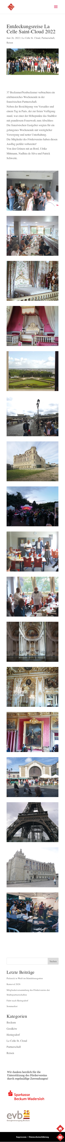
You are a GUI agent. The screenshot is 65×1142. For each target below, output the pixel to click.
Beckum (11, 1022)
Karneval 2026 (13, 984)
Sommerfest (12, 1006)
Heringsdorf (13, 1034)
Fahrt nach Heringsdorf (17, 1000)
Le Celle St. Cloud (31, 38)
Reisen (10, 42)
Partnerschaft (48, 38)
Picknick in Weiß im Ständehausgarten (25, 978)
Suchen (53, 961)
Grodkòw (12, 1028)
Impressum (21, 1136)
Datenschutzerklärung (39, 1136)
